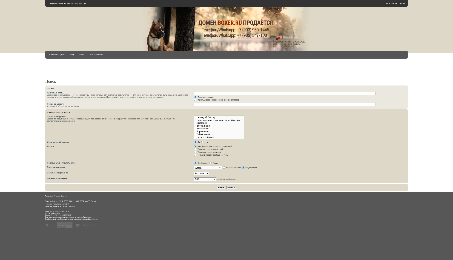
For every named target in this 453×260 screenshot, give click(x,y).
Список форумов (57, 54)
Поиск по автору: (55, 104)
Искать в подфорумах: (58, 142)
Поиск (82, 54)
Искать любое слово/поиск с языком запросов (218, 100)
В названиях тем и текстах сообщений (214, 146)
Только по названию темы (209, 152)
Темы (215, 163)
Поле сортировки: (56, 167)
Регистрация (391, 3)
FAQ (72, 54)
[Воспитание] (218, 128)
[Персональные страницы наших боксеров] (218, 120)
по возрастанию (233, 168)
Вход (402, 3)
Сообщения (202, 163)
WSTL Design (58, 215)
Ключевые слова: (55, 93)
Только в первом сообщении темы (212, 155)
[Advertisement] (182, 70)
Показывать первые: (57, 178)
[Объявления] (218, 134)
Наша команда (96, 54)
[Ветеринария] (218, 125)
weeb (73, 206)
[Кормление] (218, 131)
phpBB (58, 201)
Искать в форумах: (56, 117)
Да (198, 142)
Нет (206, 142)
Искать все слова (205, 97)
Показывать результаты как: (61, 163)
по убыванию (251, 168)
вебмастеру (95, 219)
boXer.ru (58, 211)
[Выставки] (218, 123)
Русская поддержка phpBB (57, 204)
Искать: (51, 146)
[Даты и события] (218, 137)
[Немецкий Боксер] (218, 117)
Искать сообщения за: (57, 173)
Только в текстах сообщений (210, 149)
